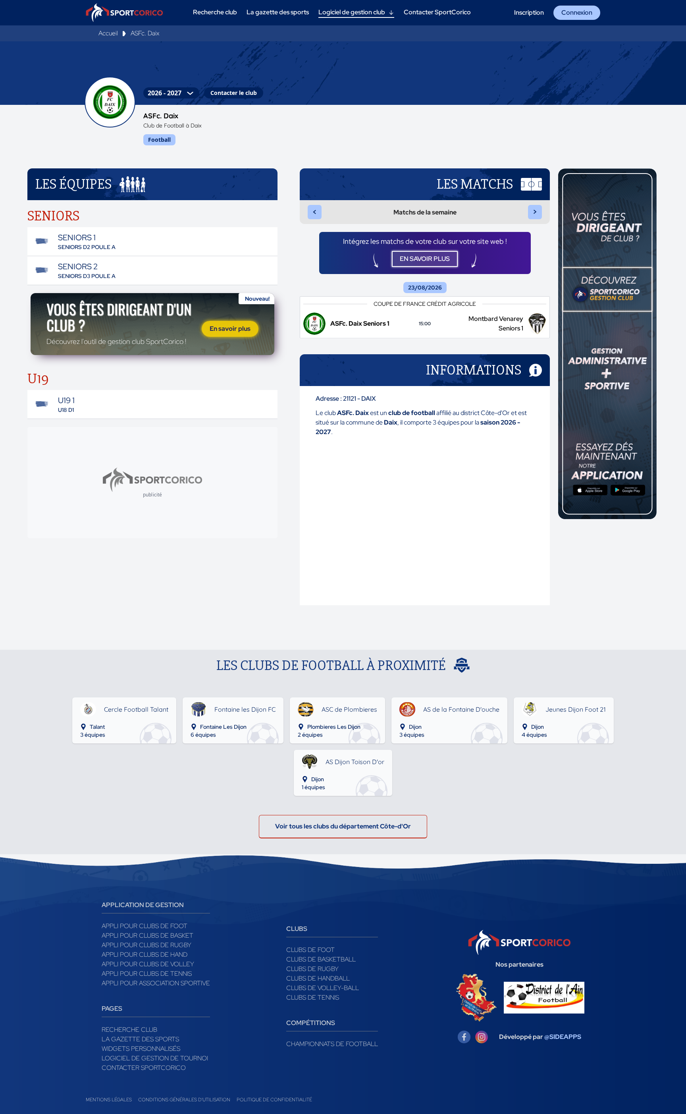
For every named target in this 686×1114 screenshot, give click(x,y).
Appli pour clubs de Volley (148, 964)
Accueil (108, 33)
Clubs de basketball (321, 959)
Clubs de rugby (312, 969)
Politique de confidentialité (274, 1100)
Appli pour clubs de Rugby (146, 945)
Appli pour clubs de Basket (147, 935)
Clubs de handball (318, 978)
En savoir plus (230, 328)
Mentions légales (109, 1100)
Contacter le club (233, 93)
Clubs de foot (310, 950)
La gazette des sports (140, 1039)
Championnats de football (332, 1044)
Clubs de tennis (312, 997)
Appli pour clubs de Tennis (147, 973)
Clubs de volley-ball (322, 988)
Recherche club (129, 1029)
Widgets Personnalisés (141, 1048)
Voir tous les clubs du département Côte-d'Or (343, 826)
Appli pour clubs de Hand (144, 954)
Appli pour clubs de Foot (144, 926)
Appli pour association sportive (156, 983)
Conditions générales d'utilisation (184, 1100)
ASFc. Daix (145, 33)
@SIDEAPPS (562, 1037)
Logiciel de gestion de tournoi (155, 1058)
